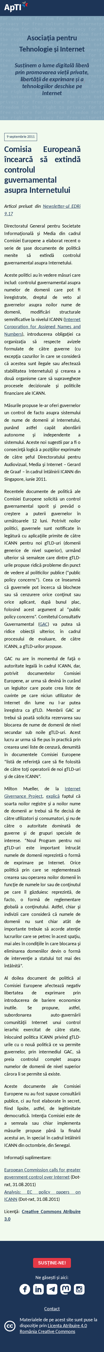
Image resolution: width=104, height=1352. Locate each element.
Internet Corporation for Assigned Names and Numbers (42, 327)
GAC (43, 624)
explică (53, 796)
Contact (52, 1309)
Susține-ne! (52, 1263)
